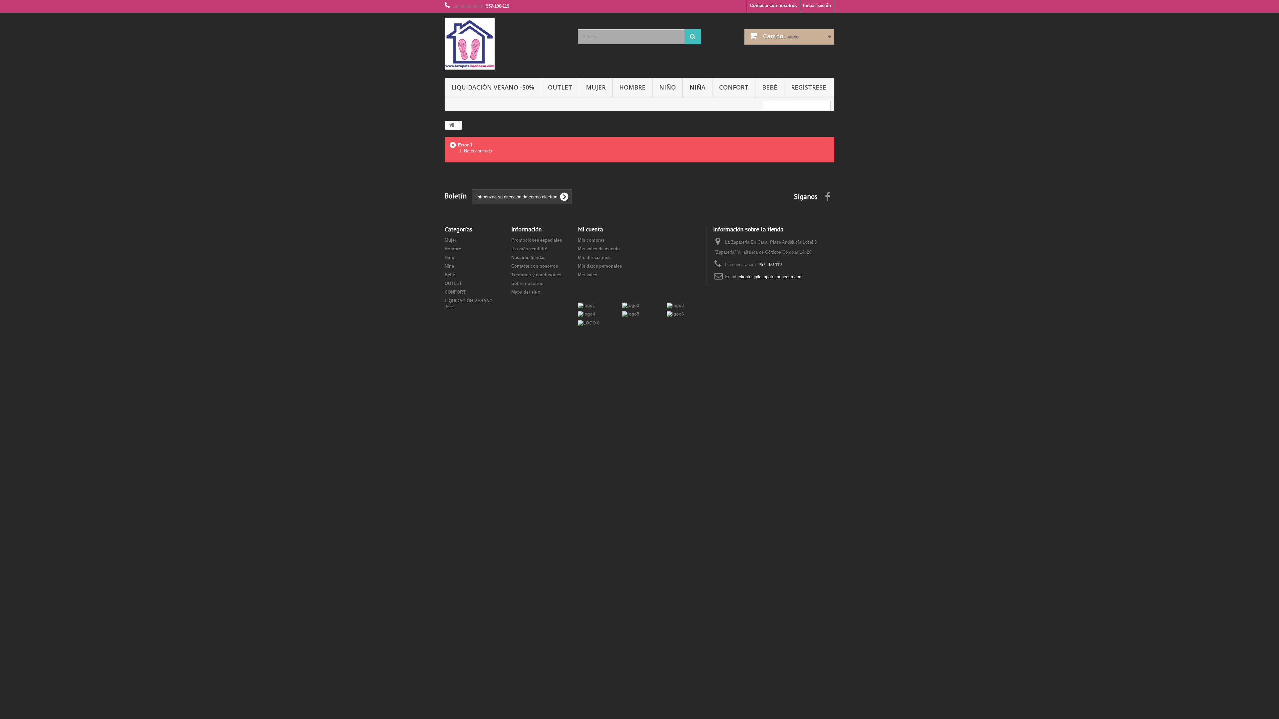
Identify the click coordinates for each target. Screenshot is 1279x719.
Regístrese (808, 87)
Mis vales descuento (599, 248)
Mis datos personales (600, 266)
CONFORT (733, 87)
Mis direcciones (594, 257)
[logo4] (586, 314)
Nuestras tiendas (528, 257)
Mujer (596, 87)
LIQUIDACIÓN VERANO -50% (492, 87)
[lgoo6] (675, 314)
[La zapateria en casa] (506, 44)
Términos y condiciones (536, 274)
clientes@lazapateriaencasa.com (771, 276)
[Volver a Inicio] (451, 125)
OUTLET (560, 87)
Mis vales (587, 274)
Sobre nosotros (527, 283)
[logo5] (630, 314)
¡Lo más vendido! (529, 248)
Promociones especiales (536, 240)
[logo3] (675, 305)
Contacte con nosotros (773, 5)
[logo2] (630, 305)
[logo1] (586, 305)
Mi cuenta (590, 229)
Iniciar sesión (817, 5)
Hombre (632, 87)
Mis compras (591, 240)
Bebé (769, 87)
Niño (667, 87)
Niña (697, 87)
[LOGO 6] (589, 322)
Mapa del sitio (525, 292)
